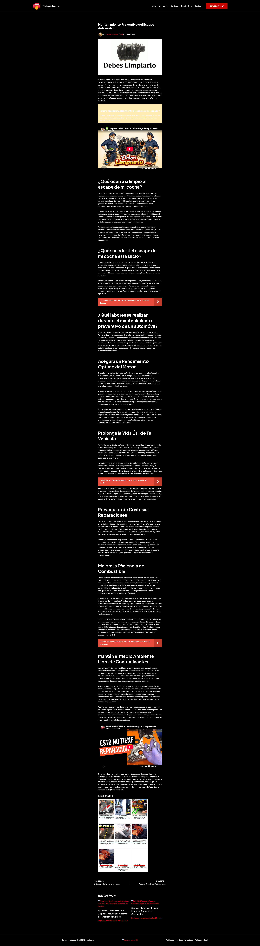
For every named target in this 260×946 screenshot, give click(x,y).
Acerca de (163, 6)
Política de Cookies (202, 940)
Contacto (199, 6)
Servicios (174, 6)
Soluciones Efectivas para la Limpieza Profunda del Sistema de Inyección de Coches (112, 913)
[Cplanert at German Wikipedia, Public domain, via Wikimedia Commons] (130, 940)
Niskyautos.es (51, 5)
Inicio (154, 6)
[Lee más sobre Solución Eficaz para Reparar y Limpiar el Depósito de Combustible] (146, 902)
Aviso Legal (189, 940)
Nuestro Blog (186, 6)
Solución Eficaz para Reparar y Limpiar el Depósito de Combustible (145, 911)
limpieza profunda (105, 920)
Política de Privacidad (174, 940)
